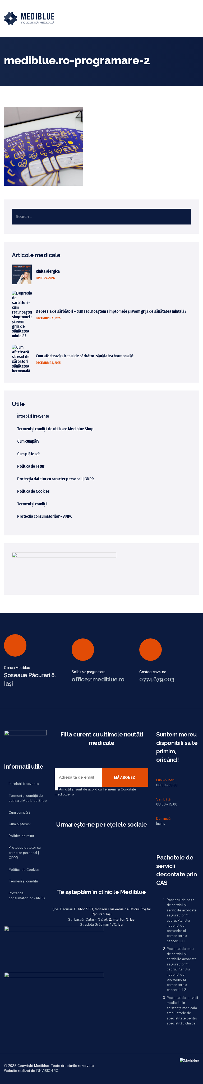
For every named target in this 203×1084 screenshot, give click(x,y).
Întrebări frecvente (33, 416)
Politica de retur (30, 466)
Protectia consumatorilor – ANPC (44, 516)
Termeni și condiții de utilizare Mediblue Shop (55, 428)
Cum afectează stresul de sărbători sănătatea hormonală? (85, 356)
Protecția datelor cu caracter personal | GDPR (55, 478)
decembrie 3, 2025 (48, 363)
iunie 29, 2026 (45, 278)
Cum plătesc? (28, 453)
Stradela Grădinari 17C (98, 924)
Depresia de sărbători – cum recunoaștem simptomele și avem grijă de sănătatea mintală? (111, 311)
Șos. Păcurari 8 (64, 909)
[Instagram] (57, 864)
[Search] (179, 18)
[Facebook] (57, 852)
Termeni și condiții (32, 503)
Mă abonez (124, 777)
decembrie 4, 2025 (48, 318)
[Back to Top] (192, 1075)
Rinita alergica (48, 271)
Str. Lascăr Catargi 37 (85, 919)
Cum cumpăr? (28, 441)
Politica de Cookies (33, 491)
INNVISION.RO (47, 1071)
